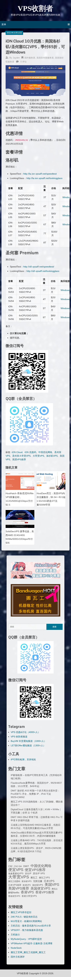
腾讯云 (55, 889)
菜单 (3, 24)
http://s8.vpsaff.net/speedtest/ (38, 266)
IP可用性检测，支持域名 (23, 759)
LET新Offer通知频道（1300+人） (28, 745)
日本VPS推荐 (14, 885)
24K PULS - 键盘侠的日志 (24, 916)
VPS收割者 (35, 8)
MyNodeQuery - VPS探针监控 (26, 939)
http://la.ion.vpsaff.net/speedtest (40, 173)
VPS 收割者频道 (19, 736)
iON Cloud (17, 452)
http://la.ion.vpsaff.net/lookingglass (44, 178)
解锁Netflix (13, 892)
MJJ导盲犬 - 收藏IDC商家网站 (26, 921)
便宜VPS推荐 (35, 869)
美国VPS (52, 884)
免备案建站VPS (15, 873)
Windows (65, 290)
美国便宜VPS (40, 888)
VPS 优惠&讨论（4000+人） (25, 732)
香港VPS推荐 (44, 892)
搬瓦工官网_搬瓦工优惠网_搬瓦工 (28, 952)
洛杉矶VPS (52, 455)
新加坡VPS (27, 881)
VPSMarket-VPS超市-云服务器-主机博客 (32, 943)
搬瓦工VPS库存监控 (21, 912)
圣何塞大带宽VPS (21, 455)
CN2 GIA (18, 866)
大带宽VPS (38, 455)
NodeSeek (16, 948)
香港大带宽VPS (29, 896)
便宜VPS (15, 869)
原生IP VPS (39, 873)
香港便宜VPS (14, 896)
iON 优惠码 (30, 452)
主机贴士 (15, 934)
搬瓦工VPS (44, 878)
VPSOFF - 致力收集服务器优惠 (27, 930)
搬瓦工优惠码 (14, 881)
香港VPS (27, 892)
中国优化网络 (45, 452)
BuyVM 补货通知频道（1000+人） (28, 741)
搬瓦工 (34, 877)
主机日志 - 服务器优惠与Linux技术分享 (31, 925)
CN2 (10, 866)
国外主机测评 (18, 956)
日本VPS (49, 881)
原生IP (28, 873)
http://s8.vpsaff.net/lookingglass (42, 271)
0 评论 (23, 61)
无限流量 (37, 881)
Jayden (16, 57)
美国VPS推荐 (19, 459)
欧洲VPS (27, 885)
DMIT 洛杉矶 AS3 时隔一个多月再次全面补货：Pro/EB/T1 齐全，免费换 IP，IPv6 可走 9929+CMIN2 (35, 793)
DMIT (26, 866)
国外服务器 (29, 57)
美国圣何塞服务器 (45, 57)
